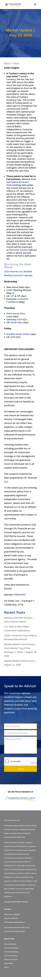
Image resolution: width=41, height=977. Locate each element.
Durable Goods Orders (18, 334)
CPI (12, 296)
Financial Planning (10, 944)
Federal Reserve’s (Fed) (17, 184)
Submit (20, 768)
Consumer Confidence (17, 300)
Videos (6, 967)
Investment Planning (11, 952)
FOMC (9, 290)
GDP (19, 319)
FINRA (17, 594)
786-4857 (17, 914)
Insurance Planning (10, 956)
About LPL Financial (10, 959)
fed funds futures (18, 249)
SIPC (23, 594)
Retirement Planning (11, 948)
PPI (18, 296)
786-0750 (15, 918)
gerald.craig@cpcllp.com (16, 922)
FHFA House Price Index (15, 315)
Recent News (8, 963)
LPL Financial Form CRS (12, 820)
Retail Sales (17, 322)
